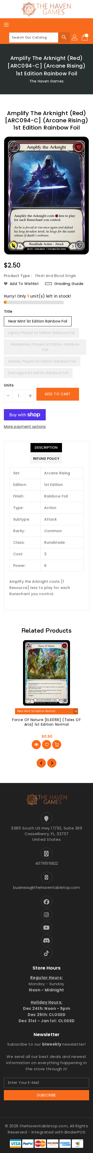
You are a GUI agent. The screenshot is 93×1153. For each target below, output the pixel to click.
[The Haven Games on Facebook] (46, 901)
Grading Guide (69, 283)
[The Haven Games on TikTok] (46, 953)
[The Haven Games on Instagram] (46, 914)
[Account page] (75, 37)
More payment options (25, 426)
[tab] (46, 447)
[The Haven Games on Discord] (46, 940)
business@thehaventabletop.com (46, 887)
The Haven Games (46, 81)
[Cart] (85, 37)
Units (9, 385)
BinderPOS (75, 1132)
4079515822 (46, 863)
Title (8, 311)
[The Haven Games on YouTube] (46, 927)
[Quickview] (36, 744)
